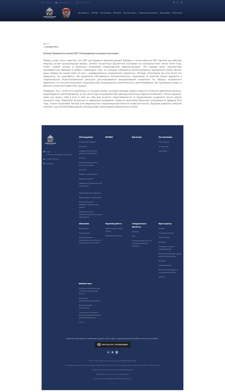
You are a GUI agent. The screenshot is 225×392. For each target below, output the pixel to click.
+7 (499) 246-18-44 (84, 2)
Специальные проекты (148, 13)
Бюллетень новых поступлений (85, 306)
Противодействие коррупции (90, 193)
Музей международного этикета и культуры (88, 163)
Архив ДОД (163, 151)
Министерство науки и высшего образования (112, 374)
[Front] (50, 140)
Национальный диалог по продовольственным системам (142, 243)
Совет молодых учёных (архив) (114, 229)
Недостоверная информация (90, 197)
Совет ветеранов (165, 265)
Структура (83, 146)
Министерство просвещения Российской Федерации (112, 379)
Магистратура (164, 142)
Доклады (135, 231)
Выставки (162, 261)
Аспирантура (164, 146)
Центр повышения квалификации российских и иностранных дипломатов (90, 240)
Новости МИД (164, 237)
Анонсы (162, 228)
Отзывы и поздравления (88, 174)
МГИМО (94, 13)
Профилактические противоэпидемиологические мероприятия (90, 214)
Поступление (105, 13)
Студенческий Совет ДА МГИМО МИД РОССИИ (88, 152)
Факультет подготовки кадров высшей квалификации (170, 254)
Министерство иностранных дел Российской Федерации (112, 370)
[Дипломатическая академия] (50, 12)
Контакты (48, 2)
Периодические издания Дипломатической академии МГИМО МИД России (90, 315)
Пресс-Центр (165, 13)
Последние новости (166, 233)
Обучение (117, 13)
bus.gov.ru (112, 383)
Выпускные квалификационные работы (89, 299)
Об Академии (83, 13)
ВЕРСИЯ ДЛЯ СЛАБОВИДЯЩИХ (115, 344)
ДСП (133, 236)
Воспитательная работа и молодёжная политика (168, 271)
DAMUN (162, 277)
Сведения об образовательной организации (90, 184)
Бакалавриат (83, 228)
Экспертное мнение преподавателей (166, 247)
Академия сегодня (86, 179)
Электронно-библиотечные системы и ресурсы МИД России (89, 291)
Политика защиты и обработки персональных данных (89, 204)
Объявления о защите (113, 235)
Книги (81, 322)
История (82, 158)
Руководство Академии (88, 142)
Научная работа (130, 13)
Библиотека (177, 13)
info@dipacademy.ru (64, 2)
